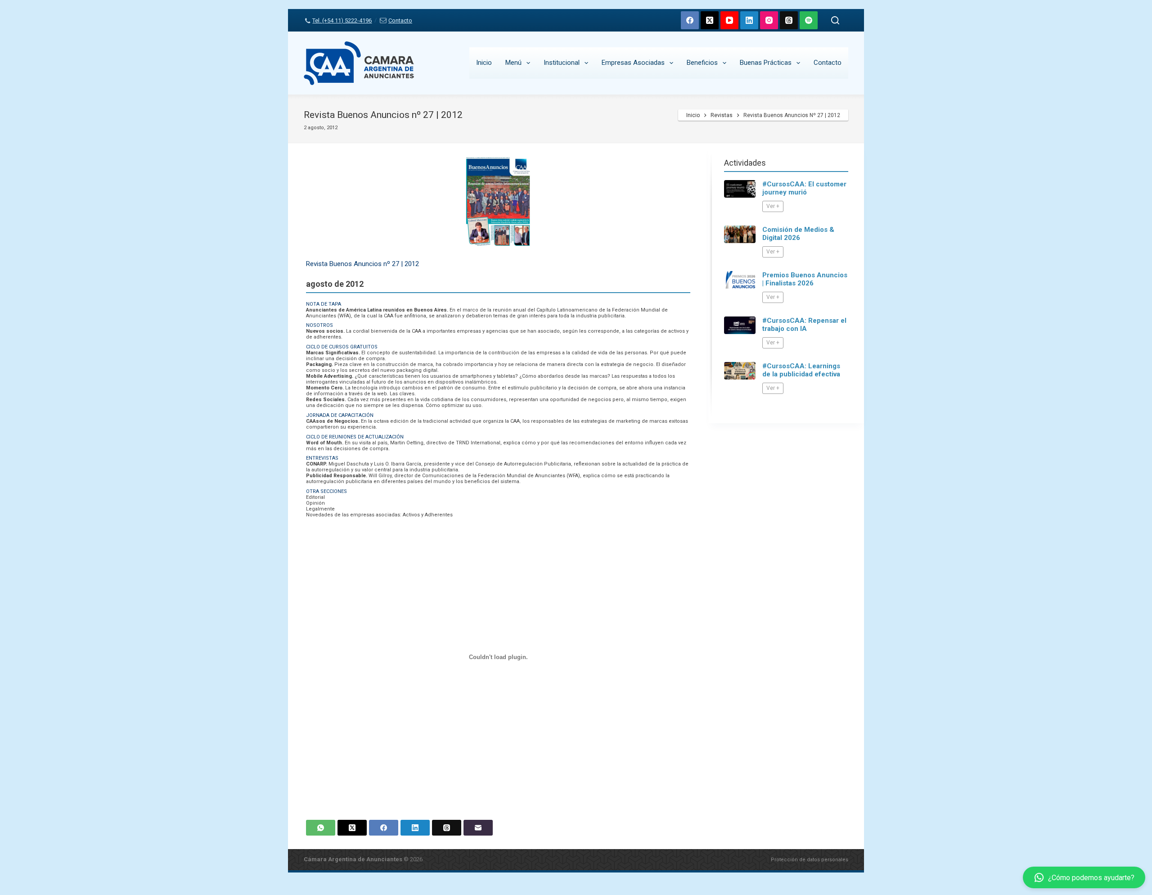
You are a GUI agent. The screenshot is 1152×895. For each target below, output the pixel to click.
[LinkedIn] (749, 20)
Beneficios (702, 63)
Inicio (484, 63)
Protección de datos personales (809, 860)
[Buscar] (835, 20)
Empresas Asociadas (633, 63)
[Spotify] (809, 20)
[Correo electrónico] (478, 828)
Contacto (400, 20)
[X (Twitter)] (710, 20)
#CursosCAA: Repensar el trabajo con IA (804, 324)
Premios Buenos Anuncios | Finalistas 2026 (804, 279)
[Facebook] (690, 20)
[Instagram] (769, 20)
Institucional (562, 63)
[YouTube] (729, 20)
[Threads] (789, 20)
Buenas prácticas (766, 63)
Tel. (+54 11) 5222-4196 (342, 20)
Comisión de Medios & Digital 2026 (798, 234)
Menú (513, 63)
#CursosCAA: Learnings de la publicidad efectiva (801, 370)
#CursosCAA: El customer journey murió (804, 188)
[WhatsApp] (320, 828)
